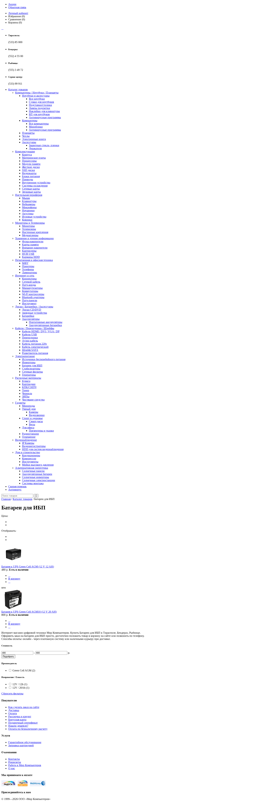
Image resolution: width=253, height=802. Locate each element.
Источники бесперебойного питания (43, 359)
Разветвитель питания (35, 353)
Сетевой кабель (31, 281)
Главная (6, 499)
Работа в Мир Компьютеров (24, 765)
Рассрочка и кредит (19, 716)
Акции (12, 4)
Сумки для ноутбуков (41, 101)
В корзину (14, 578)
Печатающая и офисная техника (34, 260)
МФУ (25, 263)
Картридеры (29, 250)
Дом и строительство (27, 452)
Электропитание (25, 356)
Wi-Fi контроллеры (33, 294)
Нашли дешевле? (18, 725)
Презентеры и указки (41, 430)
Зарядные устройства (34, 312)
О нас (11, 768)
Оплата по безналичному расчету (28, 728)
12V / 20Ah (20, 687)
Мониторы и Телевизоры (30, 222)
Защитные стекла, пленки (44, 145)
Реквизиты (14, 762)
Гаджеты (20, 402)
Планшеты (28, 132)
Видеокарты (29, 173)
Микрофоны (29, 207)
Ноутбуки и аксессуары (36, 95)
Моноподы (28, 405)
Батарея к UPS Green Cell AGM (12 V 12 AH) (27, 566)
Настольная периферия (28, 194)
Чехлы (26, 136)
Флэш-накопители (32, 241)
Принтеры (28, 266)
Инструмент (29, 303)
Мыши (26, 198)
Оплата (12, 713)
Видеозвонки (37, 415)
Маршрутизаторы (32, 288)
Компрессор (29, 458)
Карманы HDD (31, 257)
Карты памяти (30, 244)
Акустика (27, 213)
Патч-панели (29, 300)
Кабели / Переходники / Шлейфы (34, 328)
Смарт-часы (36, 421)
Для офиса (28, 427)
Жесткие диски (31, 167)
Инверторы (28, 362)
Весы (32, 424)
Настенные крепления (35, 232)
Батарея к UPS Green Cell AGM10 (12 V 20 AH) (29, 611)
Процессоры (29, 160)
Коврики (27, 219)
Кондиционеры (31, 455)
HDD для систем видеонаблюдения (43, 449)
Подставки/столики (40, 105)
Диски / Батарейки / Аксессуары (34, 306)
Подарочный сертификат (23, 722)
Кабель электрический (35, 346)
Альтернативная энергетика (31, 467)
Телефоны (28, 269)
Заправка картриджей (21, 745)
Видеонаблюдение (26, 439)
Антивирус (15, 489)
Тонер (25, 390)
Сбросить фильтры (12, 693)
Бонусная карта (17, 719)
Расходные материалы (28, 377)
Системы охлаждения (35, 185)
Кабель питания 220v (34, 343)
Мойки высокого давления (38, 464)
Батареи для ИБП (32, 365)
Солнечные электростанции (38, 480)
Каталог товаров (18, 89)
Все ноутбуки (37, 98)
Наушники (28, 210)
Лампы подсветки (39, 108)
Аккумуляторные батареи (37, 474)
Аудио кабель (30, 340)
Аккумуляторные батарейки (45, 325)
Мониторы (28, 225)
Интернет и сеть (24, 275)
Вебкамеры (28, 204)
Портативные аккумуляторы (45, 322)
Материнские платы (34, 157)
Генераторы (29, 374)
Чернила (27, 393)
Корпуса (27, 154)
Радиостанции (30, 433)
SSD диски (28, 170)
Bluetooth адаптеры (33, 297)
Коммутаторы (30, 291)
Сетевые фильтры (32, 371)
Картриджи (28, 384)
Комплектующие (25, 151)
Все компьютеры (39, 123)
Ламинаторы (29, 272)
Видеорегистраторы (34, 446)
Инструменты (30, 461)
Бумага (26, 381)
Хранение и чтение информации (34, 238)
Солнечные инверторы (35, 477)
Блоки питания (31, 176)
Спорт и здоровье (32, 418)
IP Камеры (28, 443)
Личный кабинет (18, 13)
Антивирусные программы (45, 117)
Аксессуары (29, 142)
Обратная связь (17, 7)
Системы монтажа (33, 483)
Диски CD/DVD (31, 309)
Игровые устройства (34, 216)
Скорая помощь (17, 486)
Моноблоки (36, 126)
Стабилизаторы (31, 368)
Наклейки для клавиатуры (44, 111)
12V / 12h (19, 684)
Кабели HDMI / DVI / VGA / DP (41, 331)
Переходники (30, 337)
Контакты (14, 759)
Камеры (33, 412)
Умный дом (29, 408)
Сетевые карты (31, 188)
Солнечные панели (33, 470)
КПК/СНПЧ (29, 387)
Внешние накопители (35, 247)
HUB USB (28, 253)
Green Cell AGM (23, 670)
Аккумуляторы (31, 319)
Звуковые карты (31, 191)
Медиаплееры (30, 235)
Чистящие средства (33, 399)
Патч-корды (29, 284)
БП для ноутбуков (39, 114)
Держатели (35, 148)
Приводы (27, 179)
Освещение (28, 436)
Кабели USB (29, 334)
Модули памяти (31, 163)
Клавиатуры (29, 201)
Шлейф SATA (30, 350)
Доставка (13, 710)
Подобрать (8, 656)
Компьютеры (29, 120)
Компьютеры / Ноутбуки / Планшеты (37, 92)
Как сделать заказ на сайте (23, 707)
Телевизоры (29, 229)
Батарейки (28, 315)
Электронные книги (34, 139)
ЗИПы (25, 396)
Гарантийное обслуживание (24, 742)
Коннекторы (29, 278)
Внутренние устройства (36, 182)
